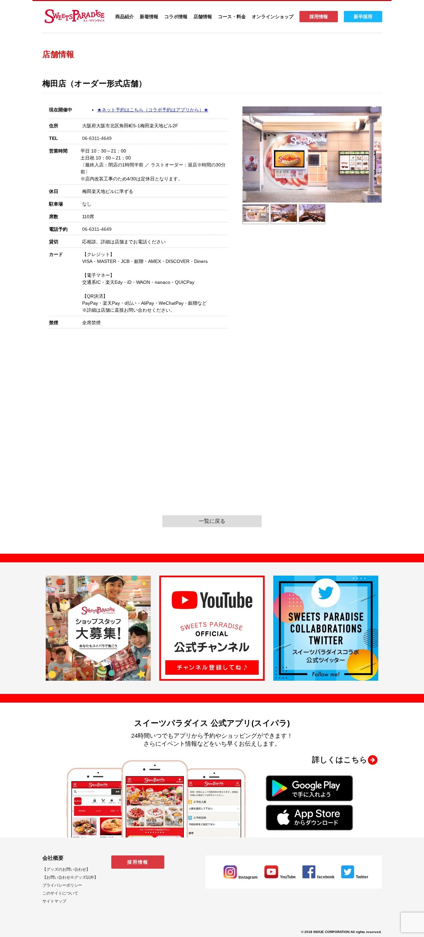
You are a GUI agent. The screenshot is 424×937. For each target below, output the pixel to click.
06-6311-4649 (97, 138)
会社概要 (53, 858)
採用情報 (318, 16)
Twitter (362, 877)
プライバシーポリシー (62, 885)
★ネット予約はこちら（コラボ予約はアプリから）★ (152, 109)
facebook (326, 877)
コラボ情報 (175, 16)
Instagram (248, 877)
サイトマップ (54, 901)
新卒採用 (363, 16)
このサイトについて (60, 893)
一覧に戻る (212, 521)
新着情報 (149, 16)
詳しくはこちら (339, 759)
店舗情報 (202, 16)
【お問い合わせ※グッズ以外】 (70, 877)
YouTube (288, 877)
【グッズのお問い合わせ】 (66, 869)
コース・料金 (232, 16)
